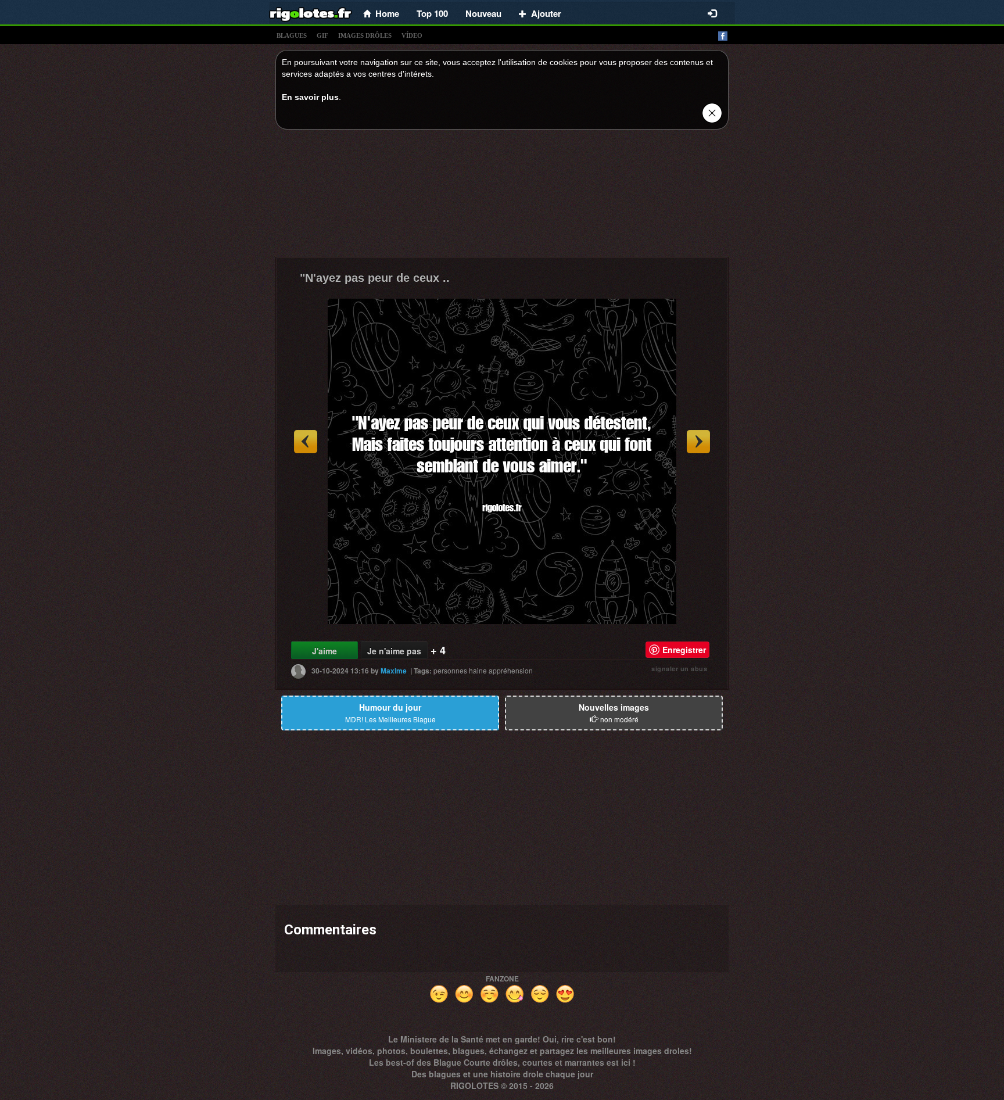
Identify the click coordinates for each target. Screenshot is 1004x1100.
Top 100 (432, 13)
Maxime (394, 670)
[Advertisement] (502, 196)
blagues (292, 35)
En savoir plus (310, 97)
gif (322, 35)
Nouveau (483, 13)
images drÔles (365, 35)
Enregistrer (684, 649)
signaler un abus (679, 668)
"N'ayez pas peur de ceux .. (375, 277)
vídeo (411, 35)
